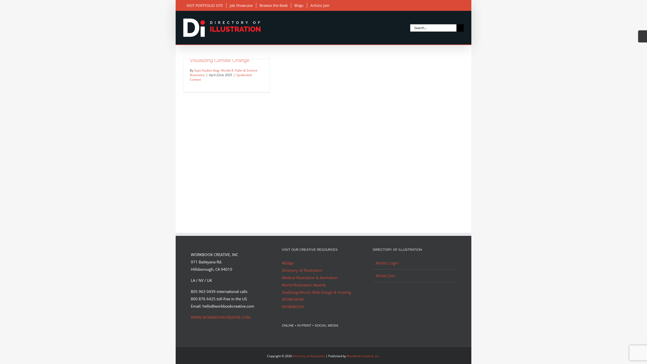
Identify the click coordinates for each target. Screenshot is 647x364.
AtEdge (288, 262)
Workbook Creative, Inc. (363, 356)
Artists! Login (387, 262)
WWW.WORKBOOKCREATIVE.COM (220, 317)
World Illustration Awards (304, 284)
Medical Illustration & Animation (310, 277)
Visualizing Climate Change (219, 60)
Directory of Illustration (302, 270)
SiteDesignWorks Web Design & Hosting (316, 292)
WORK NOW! (293, 299)
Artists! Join (385, 275)
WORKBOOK (293, 306)
